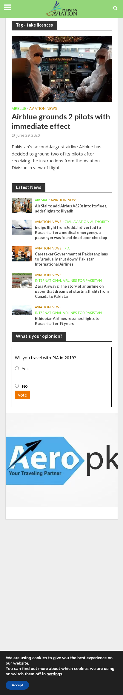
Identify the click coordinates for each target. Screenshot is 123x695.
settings (54, 674)
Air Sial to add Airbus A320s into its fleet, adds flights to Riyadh (71, 208)
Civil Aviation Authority (86, 222)
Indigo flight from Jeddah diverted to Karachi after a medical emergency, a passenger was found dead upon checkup (71, 232)
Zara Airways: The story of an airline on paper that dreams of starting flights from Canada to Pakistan (72, 291)
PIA (67, 248)
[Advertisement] (61, 586)
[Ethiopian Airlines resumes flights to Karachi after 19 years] (22, 309)
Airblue (19, 109)
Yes (25, 369)
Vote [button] (22, 395)
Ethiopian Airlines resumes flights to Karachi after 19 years (67, 321)
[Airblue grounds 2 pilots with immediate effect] (62, 68)
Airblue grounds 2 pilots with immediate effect (61, 121)
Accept (17, 685)
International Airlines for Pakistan (68, 280)
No (25, 386)
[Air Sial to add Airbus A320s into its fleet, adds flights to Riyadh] (22, 205)
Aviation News (43, 109)
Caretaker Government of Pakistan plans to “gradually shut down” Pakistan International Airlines (71, 259)
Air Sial (41, 200)
